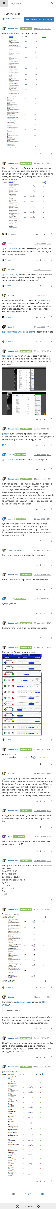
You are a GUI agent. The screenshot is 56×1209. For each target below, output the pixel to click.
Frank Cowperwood (16, 550)
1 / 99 (28, 1194)
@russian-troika (9, 274)
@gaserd (6, 778)
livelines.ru (41, 300)
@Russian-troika (9, 248)
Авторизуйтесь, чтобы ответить (39, 19)
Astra (10, 836)
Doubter (11, 269)
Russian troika (14, 29)
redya (10, 244)
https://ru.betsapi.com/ (23, 332)
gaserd (11, 327)
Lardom (11, 455)
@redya (5, 433)
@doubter (6, 332)
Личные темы (13, 18)
